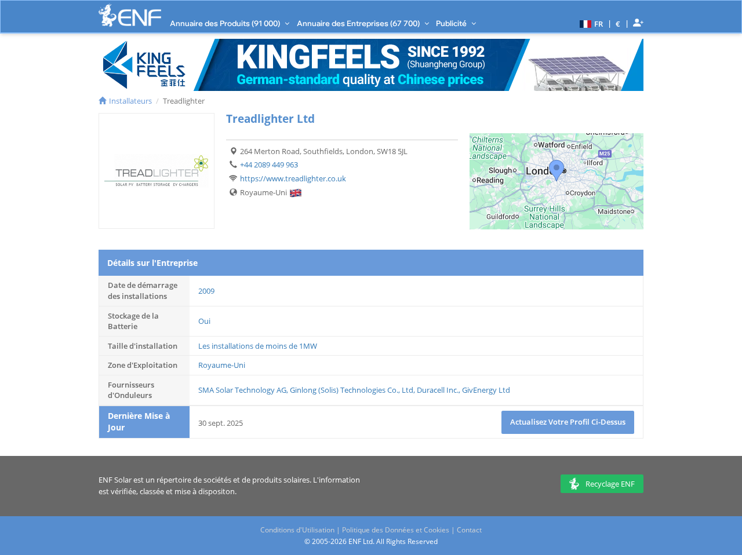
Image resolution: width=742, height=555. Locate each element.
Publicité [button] (452, 23)
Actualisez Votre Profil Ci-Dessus (567, 422)
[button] (590, 23)
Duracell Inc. (438, 390)
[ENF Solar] (130, 15)
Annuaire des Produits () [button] (226, 23)
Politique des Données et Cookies (395, 530)
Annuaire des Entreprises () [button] (359, 23)
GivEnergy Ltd (486, 390)
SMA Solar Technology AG (242, 390)
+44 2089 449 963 (269, 164)
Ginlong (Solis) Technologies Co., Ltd (351, 390)
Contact (469, 530)
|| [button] (618, 23)
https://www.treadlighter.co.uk (293, 178)
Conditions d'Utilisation (297, 530)
